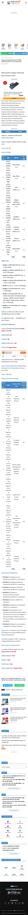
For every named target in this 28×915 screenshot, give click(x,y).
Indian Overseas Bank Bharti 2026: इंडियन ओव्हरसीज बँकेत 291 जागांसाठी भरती (18, 709)
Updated (3, 748)
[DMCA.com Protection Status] (14, 886)
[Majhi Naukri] (14, 3)
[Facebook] (9, 66)
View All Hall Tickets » (14, 788)
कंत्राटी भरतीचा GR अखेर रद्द (8, 850)
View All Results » (14, 810)
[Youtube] (22, 903)
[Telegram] (16, 66)
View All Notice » (14, 853)
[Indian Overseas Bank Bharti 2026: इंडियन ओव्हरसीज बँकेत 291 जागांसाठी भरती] (5, 711)
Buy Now (14, 98)
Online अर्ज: (9, 347)
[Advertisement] (14, 28)
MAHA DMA (8, 689)
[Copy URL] (23, 66)
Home (2, 57)
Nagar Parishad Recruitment (17, 689)
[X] (20, 66)
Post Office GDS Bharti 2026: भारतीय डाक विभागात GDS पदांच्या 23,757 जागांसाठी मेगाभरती (18, 719)
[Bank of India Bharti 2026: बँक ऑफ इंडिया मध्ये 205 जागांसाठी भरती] (5, 701)
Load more (13, 752)
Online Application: (11, 668)
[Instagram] (8, 903)
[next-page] (5, 726)
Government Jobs (8, 57)
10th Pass (3, 723)
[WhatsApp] (13, 66)
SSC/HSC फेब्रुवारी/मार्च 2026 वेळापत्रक (11, 846)
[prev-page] (2, 726)
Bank (3, 704)
